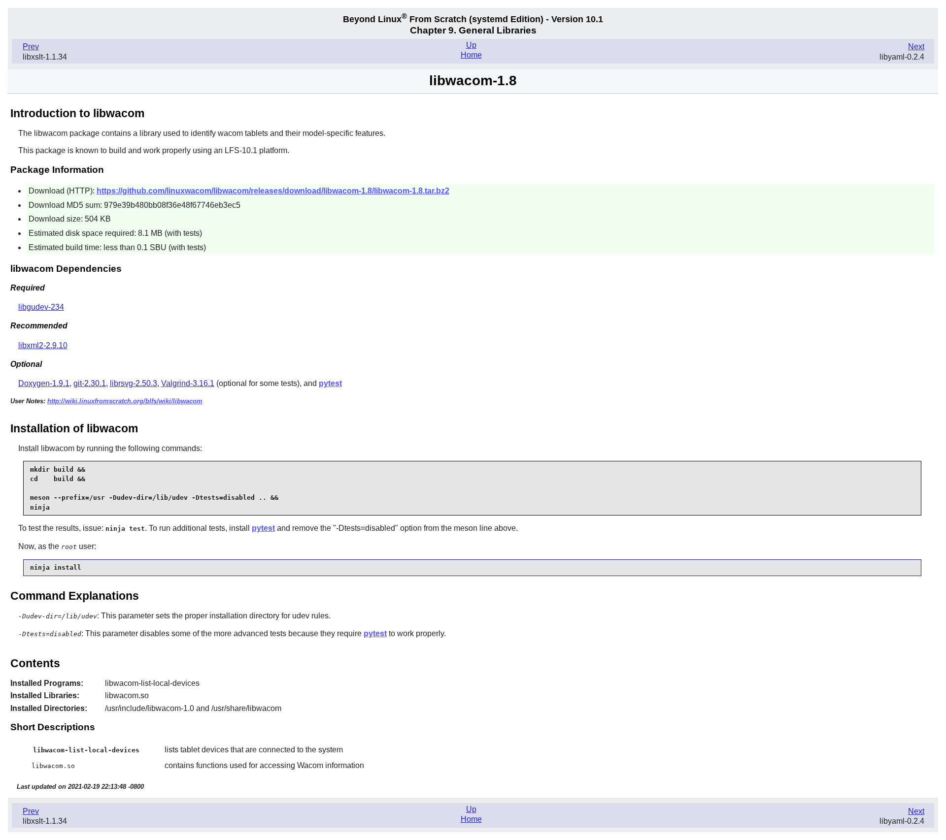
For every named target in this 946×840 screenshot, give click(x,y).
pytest (330, 383)
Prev (31, 46)
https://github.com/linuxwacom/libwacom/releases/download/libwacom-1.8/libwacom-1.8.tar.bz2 (273, 191)
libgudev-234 (41, 307)
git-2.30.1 (89, 383)
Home (471, 55)
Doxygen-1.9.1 (43, 383)
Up (471, 45)
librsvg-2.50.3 (133, 383)
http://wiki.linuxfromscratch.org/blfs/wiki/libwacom (125, 401)
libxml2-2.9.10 (43, 345)
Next (916, 46)
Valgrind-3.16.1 (187, 383)
